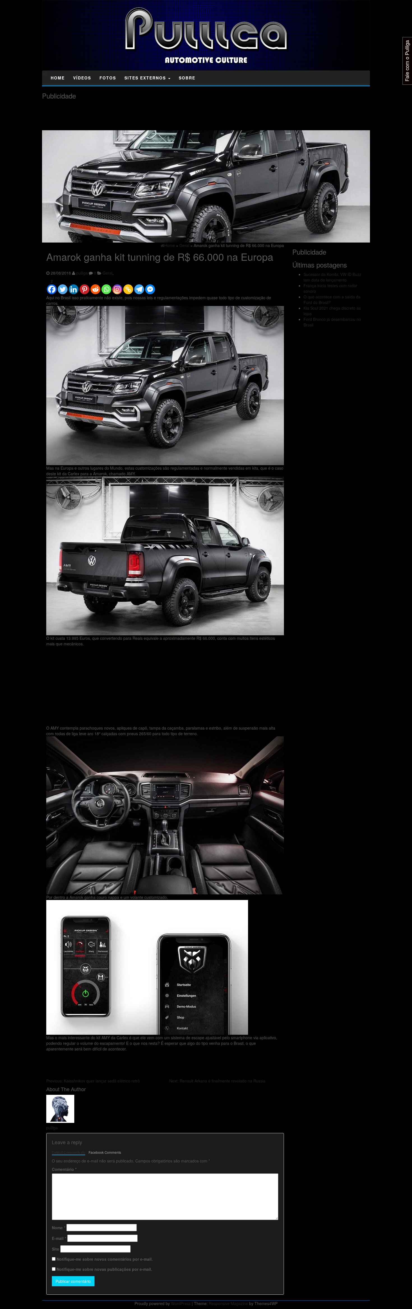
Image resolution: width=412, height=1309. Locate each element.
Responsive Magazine (228, 1303)
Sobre (187, 78)
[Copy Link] (128, 286)
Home (58, 78)
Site (55, 1249)
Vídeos (82, 78)
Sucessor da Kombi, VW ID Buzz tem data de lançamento (332, 277)
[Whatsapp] (106, 286)
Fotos (107, 78)
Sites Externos (146, 78)
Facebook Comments (105, 1152)
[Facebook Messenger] (150, 286)
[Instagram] (117, 286)
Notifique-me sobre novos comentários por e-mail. (105, 1259)
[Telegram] (139, 286)
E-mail (59, 1238)
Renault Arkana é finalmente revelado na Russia (217, 1081)
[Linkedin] (73, 286)
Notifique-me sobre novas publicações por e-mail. (104, 1269)
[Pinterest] (84, 286)
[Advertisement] (144, 115)
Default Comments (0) (68, 1152)
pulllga (82, 273)
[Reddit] (95, 286)
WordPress (181, 1303)
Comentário (64, 1169)
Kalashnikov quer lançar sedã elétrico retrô (93, 1081)
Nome (58, 1227)
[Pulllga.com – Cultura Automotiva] (44, 73)
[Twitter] (63, 286)
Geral (107, 273)
